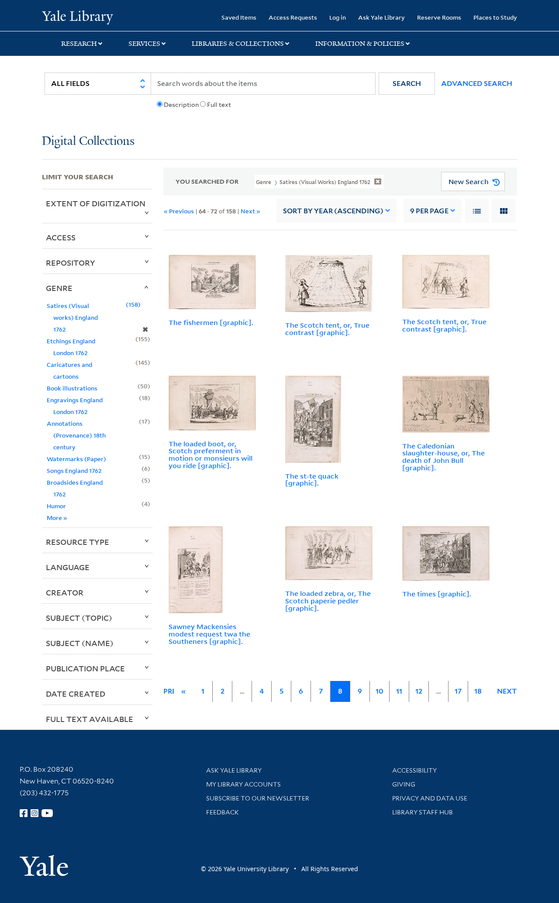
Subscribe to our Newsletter (257, 798)
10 (379, 691)
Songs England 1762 (74, 470)
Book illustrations (72, 388)
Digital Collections (88, 141)
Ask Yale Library (381, 17)
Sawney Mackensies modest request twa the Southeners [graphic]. (209, 634)
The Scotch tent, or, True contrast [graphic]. (327, 329)
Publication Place (85, 668)
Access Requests (293, 17)
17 (458, 691)
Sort (333, 211)
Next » (250, 211)
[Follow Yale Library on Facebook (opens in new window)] (24, 813)
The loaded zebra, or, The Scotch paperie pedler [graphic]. (328, 600)
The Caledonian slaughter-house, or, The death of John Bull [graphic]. (443, 456)
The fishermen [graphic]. (211, 322)
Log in (337, 17)
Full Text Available (89, 719)
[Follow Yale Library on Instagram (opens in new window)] (34, 813)
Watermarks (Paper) (76, 459)
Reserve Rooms (439, 17)
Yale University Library (77, 16)
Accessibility (414, 770)
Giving (403, 784)
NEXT (507, 691)
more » (57, 517)
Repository (70, 262)
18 (478, 691)
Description (181, 104)
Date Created (75, 693)
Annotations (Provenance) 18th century (76, 435)
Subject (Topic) (79, 617)
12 (418, 691)
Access (61, 237)
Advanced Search (476, 83)
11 (399, 691)
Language (68, 567)
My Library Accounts (243, 784)
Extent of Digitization (95, 203)
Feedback (222, 812)
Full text (219, 104)
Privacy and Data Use (429, 798)
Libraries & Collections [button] (238, 43)
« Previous (179, 211)
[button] (407, 83)
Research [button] (79, 43)
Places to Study (495, 17)
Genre (59, 288)
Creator (64, 592)
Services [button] (144, 43)
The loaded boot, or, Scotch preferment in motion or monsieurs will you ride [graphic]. (210, 454)
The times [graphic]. (436, 593)
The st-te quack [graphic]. (311, 480)
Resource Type (77, 542)
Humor (56, 506)
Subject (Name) (80, 643)
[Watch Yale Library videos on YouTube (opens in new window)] (47, 813)
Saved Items (238, 17)
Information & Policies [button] (359, 43)
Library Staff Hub (422, 812)
